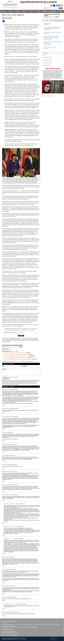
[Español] (35, 2)
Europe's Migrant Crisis (47, 60)
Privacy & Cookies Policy (13, 635)
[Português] (50, 2)
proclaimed (23, 301)
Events (10, 11)
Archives (38, 11)
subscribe (17, 361)
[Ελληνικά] (31, 2)
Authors (24, 11)
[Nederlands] (45, 2)
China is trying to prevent (34, 293)
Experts (17, 11)
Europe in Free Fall (47, 23)
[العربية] (21, 2)
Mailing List (45, 11)
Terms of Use (5, 635)
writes (20, 284)
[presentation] (45, 20)
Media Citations (52, 11)
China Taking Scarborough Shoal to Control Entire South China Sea (18, 359)
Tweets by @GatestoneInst (47, 95)
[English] (33, 2)
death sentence (35, 265)
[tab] (45, 21)
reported (19, 190)
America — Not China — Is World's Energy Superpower (16, 354)
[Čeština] (23, 2)
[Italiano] (42, 2)
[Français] (38, 2)
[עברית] (40, 2)
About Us (4, 11)
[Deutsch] (28, 2)
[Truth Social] (3, 22)
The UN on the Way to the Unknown (50, 47)
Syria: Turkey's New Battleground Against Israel (52, 32)
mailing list (36, 361)
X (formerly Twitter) (20, 332)
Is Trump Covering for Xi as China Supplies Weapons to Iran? (17, 356)
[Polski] (48, 2)
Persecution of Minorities (47, 62)
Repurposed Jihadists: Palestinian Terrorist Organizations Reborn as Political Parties (51, 37)
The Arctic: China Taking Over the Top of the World (15, 352)
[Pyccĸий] (53, 2)
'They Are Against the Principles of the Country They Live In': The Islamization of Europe (52, 28)
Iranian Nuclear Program (47, 57)
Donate (31, 11)
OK (54, 638)
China (10, 349)
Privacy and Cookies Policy (21, 639)
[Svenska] (56, 2)
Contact (60, 11)
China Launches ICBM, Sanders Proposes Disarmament (16, 357)
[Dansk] (26, 2)
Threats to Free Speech (47, 65)
